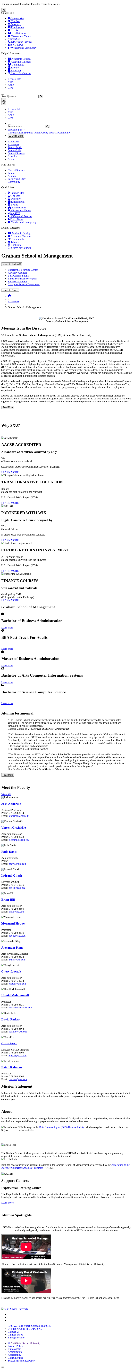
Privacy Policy (15, 1346)
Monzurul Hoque (13, 923)
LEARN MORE (10, 472)
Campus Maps (15, 1334)
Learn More (7, 1202)
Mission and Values (20, 36)
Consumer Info (15, 1357)
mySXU (15, 39)
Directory (15, 24)
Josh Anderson (11, 803)
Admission (13, 141)
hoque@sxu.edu (17, 935)
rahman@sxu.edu (18, 1079)
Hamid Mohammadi (15, 995)
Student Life (14, 150)
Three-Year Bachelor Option (22, 278)
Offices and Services (21, 41)
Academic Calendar (20, 61)
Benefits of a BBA (17, 281)
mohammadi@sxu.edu (20, 1007)
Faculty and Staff (49, 132)
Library (14, 67)
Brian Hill (8, 899)
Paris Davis (9, 851)
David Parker (10, 1019)
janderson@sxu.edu (19, 815)
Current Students (16, 132)
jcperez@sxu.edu (17, 1055)
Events (14, 30)
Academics (13, 144)
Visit (10, 81)
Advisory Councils (17, 272)
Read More (8, 407)
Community (17, 64)
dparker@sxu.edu (18, 1031)
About (11, 159)
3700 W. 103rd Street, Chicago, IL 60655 (29, 1325)
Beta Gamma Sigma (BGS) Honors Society (61, 1127)
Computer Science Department (24, 284)
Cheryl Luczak (11, 971)
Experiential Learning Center (23, 269)
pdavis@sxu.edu (17, 863)
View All (6, 794)
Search (4, 96)
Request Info (14, 79)
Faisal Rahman (11, 1067)
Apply (11, 84)
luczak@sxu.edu (17, 983)
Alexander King (12, 947)
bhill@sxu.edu (16, 911)
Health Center (18, 33)
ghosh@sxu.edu (17, 887)
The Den (15, 21)
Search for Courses (20, 73)
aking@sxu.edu (17, 959)
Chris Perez (9, 1043)
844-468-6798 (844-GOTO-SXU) (25, 1328)
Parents (29, 132)
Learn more (7, 627)
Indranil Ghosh (11, 875)
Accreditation (15, 1351)
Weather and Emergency (23, 47)
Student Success (16, 153)
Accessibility (14, 1354)
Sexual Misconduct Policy (21, 1360)
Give (10, 87)
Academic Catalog (21, 58)
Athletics (12, 156)
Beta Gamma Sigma (18, 275)
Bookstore (15, 70)
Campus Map (17, 18)
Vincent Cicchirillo (13, 827)
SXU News (16, 44)
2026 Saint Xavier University (24, 1343)
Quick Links (17, 136)
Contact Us (13, 1331)
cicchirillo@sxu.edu (19, 839)
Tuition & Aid (15, 147)
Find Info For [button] (15, 129)
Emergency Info (16, 1337)
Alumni (37, 132)
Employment (17, 27)
